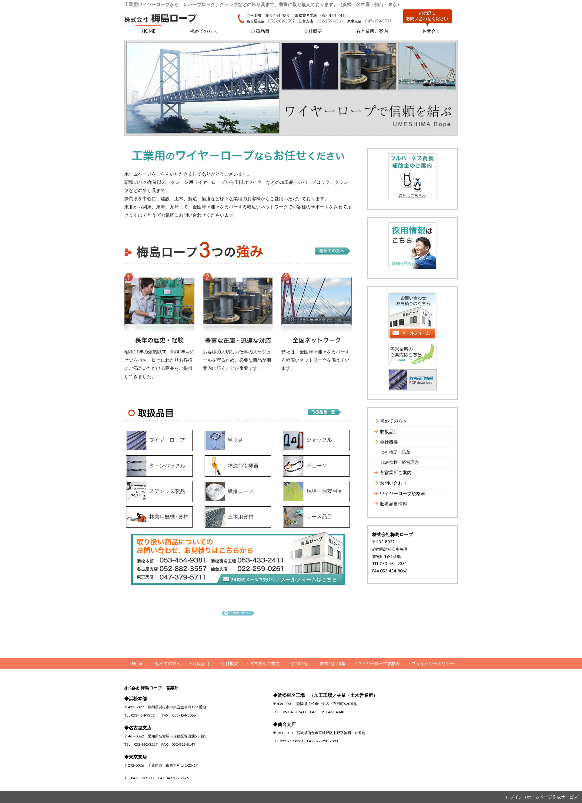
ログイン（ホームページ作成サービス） (544, 796)
